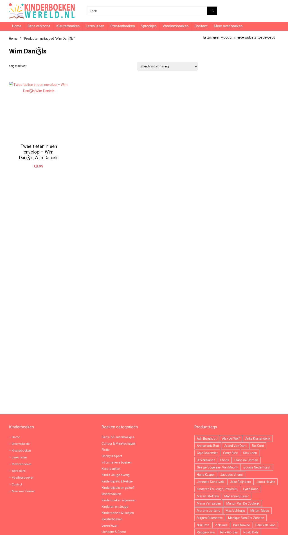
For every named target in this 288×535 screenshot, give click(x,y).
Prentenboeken (122, 26)
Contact (201, 26)
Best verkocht (38, 26)
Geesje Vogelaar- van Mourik (217, 467)
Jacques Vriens (231, 474)
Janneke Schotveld (211, 482)
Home (16, 26)
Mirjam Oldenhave (210, 518)
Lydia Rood (251, 489)
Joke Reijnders (240, 482)
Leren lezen (95, 26)
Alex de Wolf (231, 438)
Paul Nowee (241, 525)
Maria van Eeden (209, 503)
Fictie (106, 450)
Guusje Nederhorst (256, 467)
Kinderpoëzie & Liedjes (118, 513)
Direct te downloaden (39, 171)
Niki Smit (203, 525)
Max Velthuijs (235, 510)
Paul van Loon (265, 525)
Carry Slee (230, 453)
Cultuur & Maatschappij (118, 443)
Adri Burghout (207, 438)
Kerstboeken (111, 469)
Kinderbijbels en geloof (118, 487)
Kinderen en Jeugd (115, 506)
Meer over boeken (228, 26)
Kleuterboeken (68, 26)
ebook (224, 460)
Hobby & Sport (112, 456)
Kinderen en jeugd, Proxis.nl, (217, 489)
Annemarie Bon (208, 446)
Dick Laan (250, 453)
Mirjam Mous (259, 510)
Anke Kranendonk (257, 438)
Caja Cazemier (207, 453)
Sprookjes (149, 26)
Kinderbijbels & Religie (117, 481)
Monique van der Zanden (246, 518)
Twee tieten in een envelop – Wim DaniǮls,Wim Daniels (38, 152)
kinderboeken (111, 494)
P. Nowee (221, 525)
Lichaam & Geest (114, 532)
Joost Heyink (265, 482)
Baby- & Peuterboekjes (118, 437)
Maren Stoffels (208, 496)
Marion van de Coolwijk (242, 503)
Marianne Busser (236, 496)
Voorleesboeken (176, 26)
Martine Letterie (208, 510)
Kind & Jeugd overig (116, 475)
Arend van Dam (235, 446)
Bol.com (258, 446)
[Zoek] (212, 11)
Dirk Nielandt (206, 460)
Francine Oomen (246, 460)
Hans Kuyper (206, 474)
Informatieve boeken (117, 462)
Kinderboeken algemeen (119, 500)
